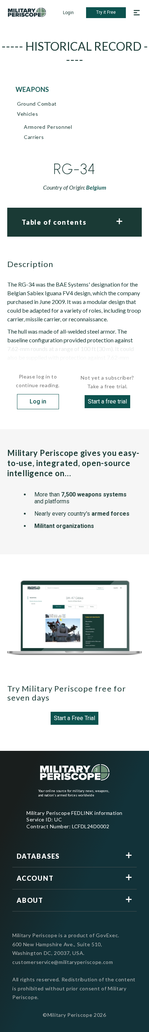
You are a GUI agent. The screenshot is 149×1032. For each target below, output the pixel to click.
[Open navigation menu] (137, 12)
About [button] (30, 900)
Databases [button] (38, 856)
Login (68, 12)
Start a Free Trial (74, 718)
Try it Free (106, 12)
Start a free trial (107, 401)
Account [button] (35, 878)
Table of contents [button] (54, 222)
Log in (38, 401)
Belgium (96, 187)
